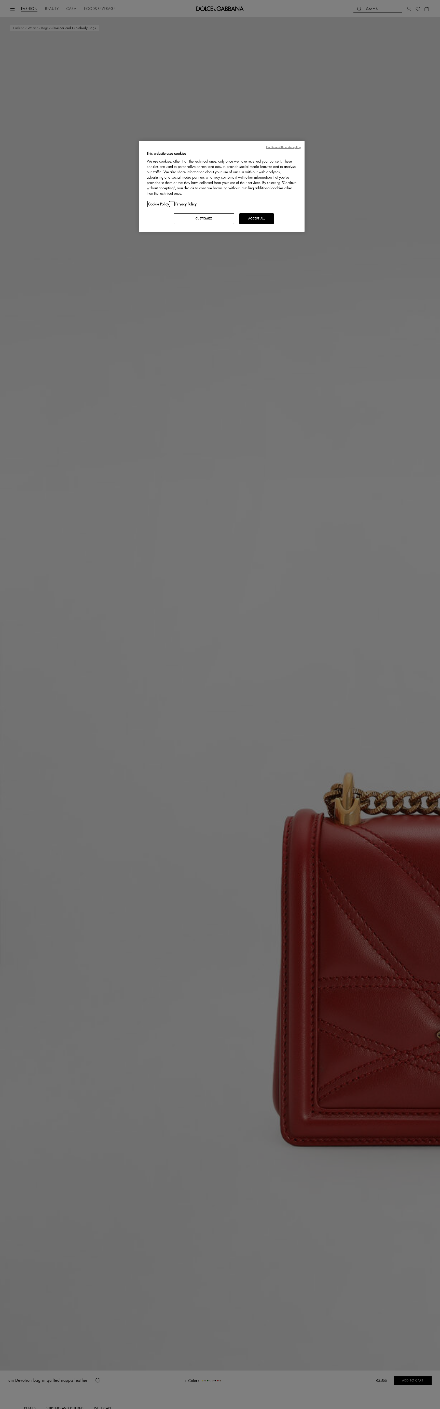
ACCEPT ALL (256, 218)
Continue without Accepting (283, 147)
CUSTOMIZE (204, 218)
